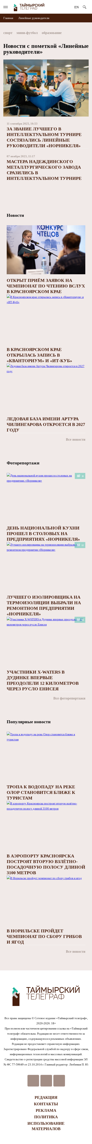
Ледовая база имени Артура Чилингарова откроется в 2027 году (46, 424)
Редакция (46, 1097)
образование (52, 33)
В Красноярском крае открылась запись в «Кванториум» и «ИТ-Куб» (39, 355)
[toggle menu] (5, 7)
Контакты (46, 1104)
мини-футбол (27, 33)
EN (76, 7)
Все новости (75, 439)
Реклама (46, 1110)
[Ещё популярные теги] (87, 33)
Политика (46, 1117)
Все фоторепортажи (69, 698)
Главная (8, 18)
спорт (8, 33)
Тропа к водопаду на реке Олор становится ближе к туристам (41, 792)
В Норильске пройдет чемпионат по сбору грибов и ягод (44, 936)
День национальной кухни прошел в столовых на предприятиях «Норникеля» (43, 533)
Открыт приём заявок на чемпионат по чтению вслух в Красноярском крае (46, 286)
